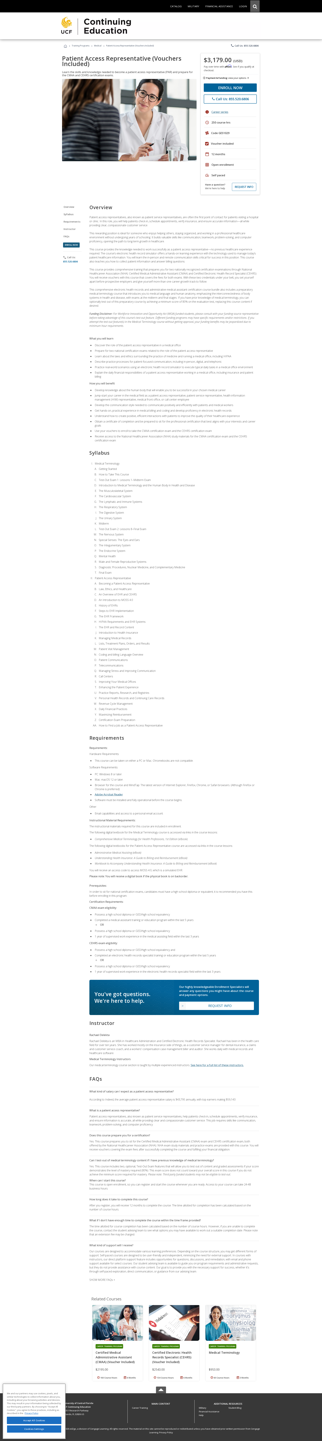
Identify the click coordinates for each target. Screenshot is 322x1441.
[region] (34, 1411)
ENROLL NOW (230, 87)
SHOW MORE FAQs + (102, 1280)
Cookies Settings (34, 1428)
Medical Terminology (224, 1353)
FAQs (66, 236)
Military (202, 1407)
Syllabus (68, 214)
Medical (97, 45)
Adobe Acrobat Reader (109, 794)
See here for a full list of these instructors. (217, 1065)
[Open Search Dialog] (255, 6)
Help (201, 1415)
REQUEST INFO (244, 187)
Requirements (72, 221)
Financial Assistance (209, 1411)
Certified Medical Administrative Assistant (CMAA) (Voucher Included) (115, 1357)
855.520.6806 (70, 261)
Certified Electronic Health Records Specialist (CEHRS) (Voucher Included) (172, 1357)
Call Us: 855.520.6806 (245, 45)
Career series (219, 112)
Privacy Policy (166, 1432)
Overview (69, 206)
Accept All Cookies (34, 1420)
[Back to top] (161, 1403)
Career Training (140, 1407)
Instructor (70, 229)
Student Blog (234, 1407)
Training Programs (80, 45)
